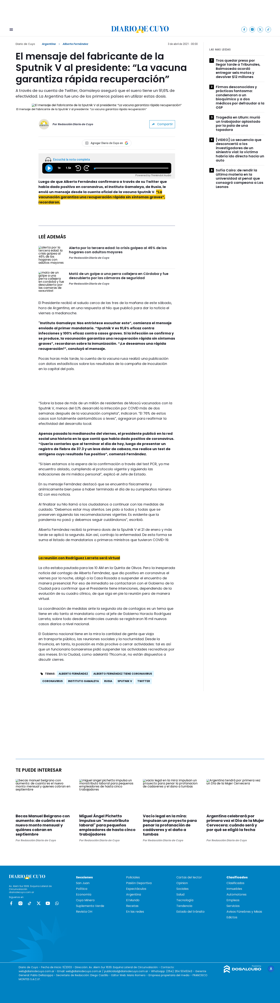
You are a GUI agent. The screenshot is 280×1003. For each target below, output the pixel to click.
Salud (180, 894)
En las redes (135, 911)
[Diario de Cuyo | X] (260, 29)
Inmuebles (234, 889)
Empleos (232, 900)
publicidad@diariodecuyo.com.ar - (127, 971)
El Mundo (132, 900)
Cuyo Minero (85, 900)
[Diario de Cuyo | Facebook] (244, 29)
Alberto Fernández (73, 674)
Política (81, 889)
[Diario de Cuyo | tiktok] (268, 29)
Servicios (233, 906)
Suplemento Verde (90, 906)
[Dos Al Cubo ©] (242, 972)
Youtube (48, 903)
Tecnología (184, 900)
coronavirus (52, 681)
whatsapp (57, 903)
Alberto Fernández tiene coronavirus (122, 674)
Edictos (231, 917)
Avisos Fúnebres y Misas (244, 911)
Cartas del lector (189, 877)
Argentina (49, 44)
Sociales (182, 889)
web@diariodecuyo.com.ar (36, 971)
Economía (83, 894)
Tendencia (184, 906)
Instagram (20, 903)
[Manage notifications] (271, 969)
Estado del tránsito (190, 911)
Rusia (108, 681)
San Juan (83, 883)
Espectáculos (136, 889)
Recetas (132, 906)
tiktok (29, 903)
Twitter (143, 681)
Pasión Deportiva (139, 883)
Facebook (11, 903)
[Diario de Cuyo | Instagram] (252, 29)
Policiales (133, 877)
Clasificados (235, 883)
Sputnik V (125, 681)
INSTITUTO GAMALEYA (83, 681)
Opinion (182, 883)
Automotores (236, 894)
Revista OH (84, 911)
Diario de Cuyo (25, 44)
